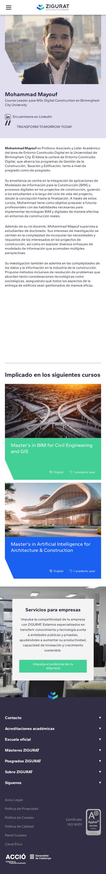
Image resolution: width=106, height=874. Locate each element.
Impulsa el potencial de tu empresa (53, 666)
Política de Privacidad (21, 809)
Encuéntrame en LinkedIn (32, 117)
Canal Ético (13, 844)
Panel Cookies (16, 835)
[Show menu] (8, 7)
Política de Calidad (19, 826)
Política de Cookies (19, 817)
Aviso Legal (14, 800)
